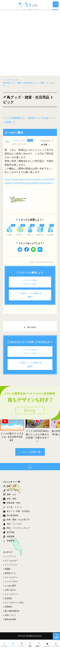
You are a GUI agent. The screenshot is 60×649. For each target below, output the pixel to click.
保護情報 (10, 536)
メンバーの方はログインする (30, 282)
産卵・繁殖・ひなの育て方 (18, 519)
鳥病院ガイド (10, 573)
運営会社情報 (10, 619)
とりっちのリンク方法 (14, 602)
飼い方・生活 (12, 490)
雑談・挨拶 (11, 486)
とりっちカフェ (11, 577)
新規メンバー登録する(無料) (31, 295)
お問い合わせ (10, 590)
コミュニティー (11, 594)
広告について (10, 615)
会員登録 (8, 598)
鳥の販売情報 (12, 515)
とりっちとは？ (11, 560)
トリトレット (17, 140)
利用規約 (8, 606)
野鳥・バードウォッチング (18, 528)
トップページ (10, 556)
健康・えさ (11, 494)
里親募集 (10, 540)
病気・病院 (11, 498)
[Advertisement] (30, 43)
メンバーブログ (11, 581)
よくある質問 (10, 585)
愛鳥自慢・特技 (13, 502)
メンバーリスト (11, 564)
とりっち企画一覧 (31, 451)
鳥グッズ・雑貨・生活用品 (18, 511)
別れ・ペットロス (14, 523)
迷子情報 (10, 532)
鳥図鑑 (7, 569)
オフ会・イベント (14, 507)
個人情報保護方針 (12, 611)
